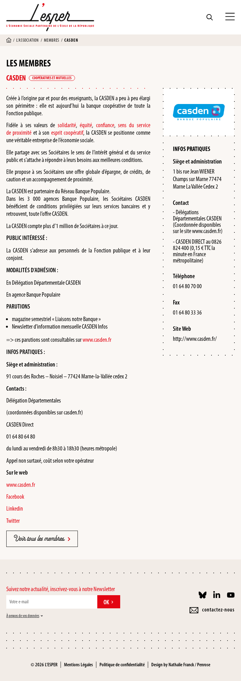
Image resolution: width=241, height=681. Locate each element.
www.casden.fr (97, 339)
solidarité (67, 125)
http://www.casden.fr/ (195, 338)
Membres (51, 40)
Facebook (15, 496)
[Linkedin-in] (217, 595)
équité (86, 125)
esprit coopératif (67, 132)
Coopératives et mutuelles (52, 78)
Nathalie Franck (181, 665)
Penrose (203, 665)
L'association (27, 40)
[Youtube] (231, 595)
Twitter (13, 520)
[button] (230, 17)
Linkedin (14, 508)
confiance (105, 125)
